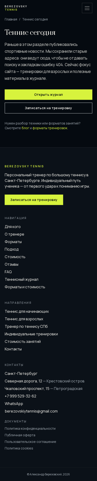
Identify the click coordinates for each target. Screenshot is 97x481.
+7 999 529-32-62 (20, 396)
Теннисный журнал (21, 279)
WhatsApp (14, 403)
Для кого (13, 226)
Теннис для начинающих (27, 311)
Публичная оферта (20, 435)
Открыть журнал (48, 94)
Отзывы (11, 264)
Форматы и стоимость (25, 286)
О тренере (14, 234)
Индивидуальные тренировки (31, 334)
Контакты (13, 349)
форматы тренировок (49, 128)
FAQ (8, 271)
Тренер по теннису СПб (26, 326)
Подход (12, 249)
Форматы (13, 241)
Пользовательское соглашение (30, 441)
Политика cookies (19, 448)
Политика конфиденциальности (30, 428)
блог (25, 128)
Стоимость (15, 256)
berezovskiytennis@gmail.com (31, 411)
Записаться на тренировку (48, 108)
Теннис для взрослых (24, 318)
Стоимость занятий (23, 341)
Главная (11, 19)
